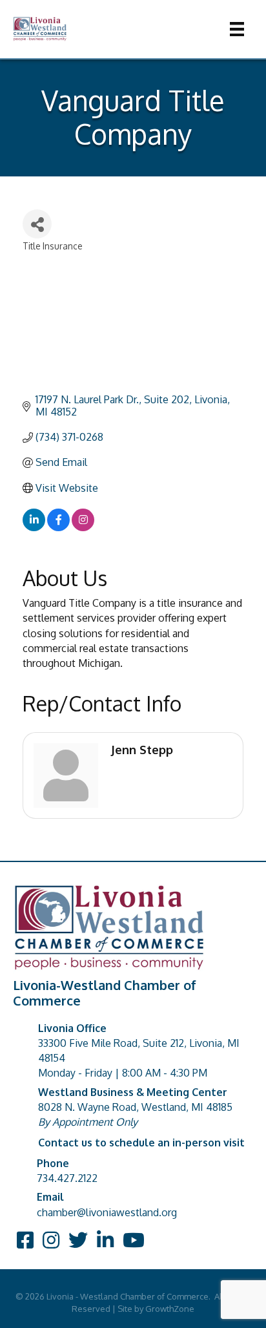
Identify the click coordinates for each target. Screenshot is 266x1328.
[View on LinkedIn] (34, 527)
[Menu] (237, 29)
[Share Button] (37, 223)
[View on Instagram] (83, 527)
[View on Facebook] (58, 527)
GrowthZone (169, 1308)
